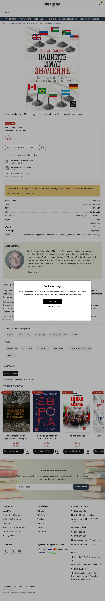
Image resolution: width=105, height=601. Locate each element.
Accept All (52, 301)
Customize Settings (52, 306)
